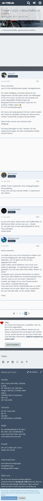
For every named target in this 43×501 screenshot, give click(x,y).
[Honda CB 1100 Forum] (8, 3)
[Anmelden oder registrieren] (34, 3)
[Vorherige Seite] (14, 313)
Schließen (22, 498)
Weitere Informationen (9, 498)
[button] (40, 3)
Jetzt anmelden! (13, 345)
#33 (37, 217)
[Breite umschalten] (41, 372)
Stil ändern (33, 372)
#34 (37, 246)
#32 (37, 181)
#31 (37, 81)
